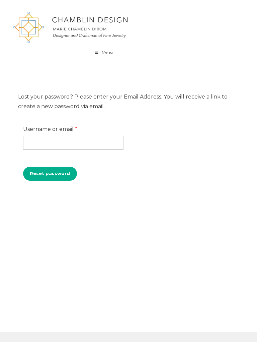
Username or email (62, 129)
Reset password (50, 173)
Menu (107, 52)
